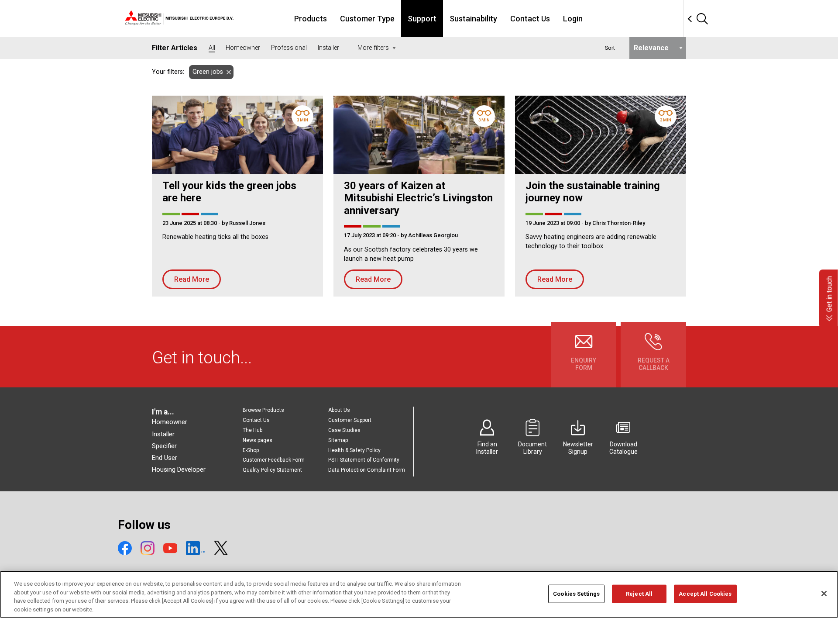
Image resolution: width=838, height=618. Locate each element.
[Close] (824, 593)
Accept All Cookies (705, 593)
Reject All (639, 593)
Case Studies (344, 430)
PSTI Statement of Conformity (363, 460)
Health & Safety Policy (354, 450)
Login (573, 18)
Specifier (164, 446)
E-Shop (251, 450)
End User (164, 458)
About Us (339, 410)
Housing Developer (179, 469)
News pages (257, 440)
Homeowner (169, 422)
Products (310, 18)
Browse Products (263, 410)
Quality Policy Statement (272, 470)
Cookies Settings (576, 593)
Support (422, 18)
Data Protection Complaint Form (366, 470)
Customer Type (367, 18)
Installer (163, 434)
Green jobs (207, 72)
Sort (610, 48)
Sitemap (338, 440)
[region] (419, 594)
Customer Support (349, 420)
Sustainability (473, 18)
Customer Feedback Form (274, 460)
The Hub (252, 430)
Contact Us (530, 18)
